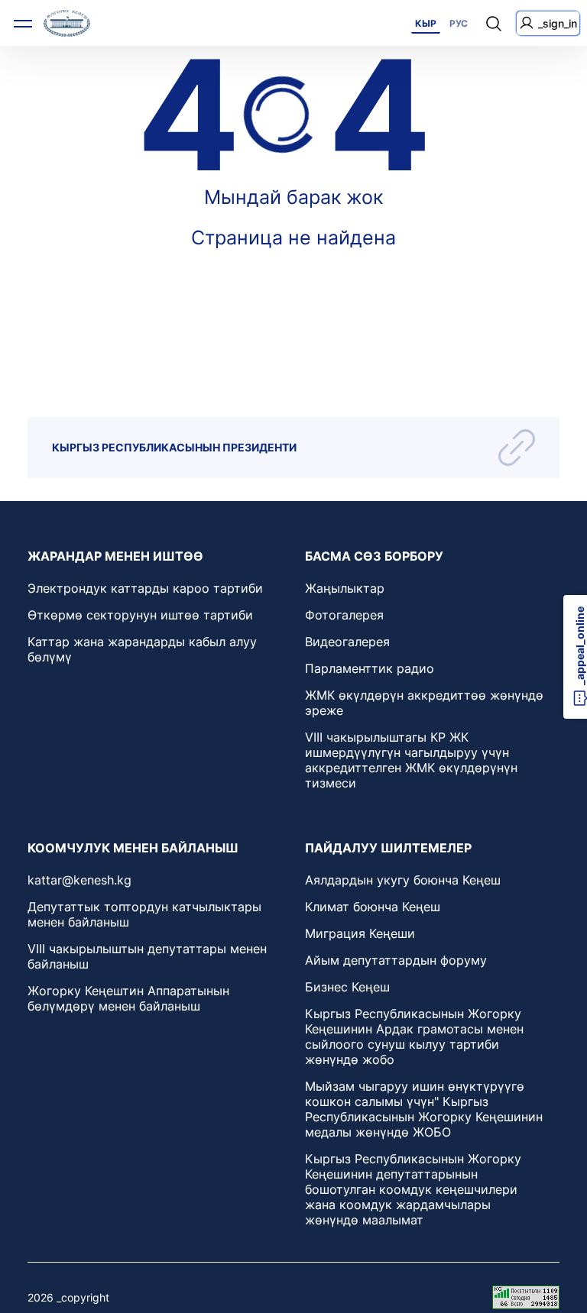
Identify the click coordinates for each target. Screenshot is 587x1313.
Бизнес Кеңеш (347, 986)
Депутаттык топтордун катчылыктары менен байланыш (144, 914)
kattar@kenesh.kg (79, 880)
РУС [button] (458, 23)
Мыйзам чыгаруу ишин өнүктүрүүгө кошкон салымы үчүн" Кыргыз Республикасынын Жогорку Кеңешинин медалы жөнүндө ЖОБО (424, 1109)
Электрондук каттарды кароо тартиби (145, 588)
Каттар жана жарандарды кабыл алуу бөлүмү (142, 649)
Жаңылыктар (344, 588)
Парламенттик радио (369, 668)
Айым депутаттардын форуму (396, 960)
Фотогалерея (344, 615)
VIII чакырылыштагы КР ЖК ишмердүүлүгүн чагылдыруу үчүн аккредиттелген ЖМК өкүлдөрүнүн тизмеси (411, 760)
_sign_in (557, 23)
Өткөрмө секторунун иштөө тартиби (140, 615)
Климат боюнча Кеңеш (372, 906)
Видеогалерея (347, 641)
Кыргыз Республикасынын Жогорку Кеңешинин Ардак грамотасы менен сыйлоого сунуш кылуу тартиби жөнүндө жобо (414, 1036)
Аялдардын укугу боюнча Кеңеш (403, 880)
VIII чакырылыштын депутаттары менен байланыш (147, 956)
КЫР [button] (425, 23)
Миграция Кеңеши (360, 933)
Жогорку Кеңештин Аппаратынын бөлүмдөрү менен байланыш (128, 998)
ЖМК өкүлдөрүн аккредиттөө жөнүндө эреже (424, 702)
